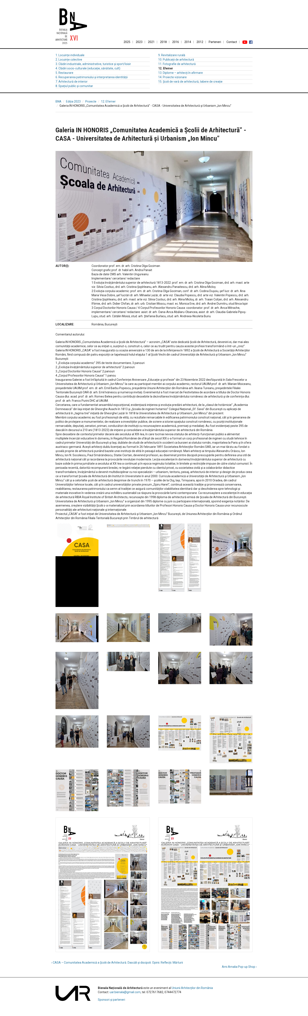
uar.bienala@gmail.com (125, 992)
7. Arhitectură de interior (72, 81)
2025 (127, 42)
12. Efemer (108, 101)
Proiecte (90, 101)
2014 (187, 42)
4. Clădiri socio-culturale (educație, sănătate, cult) (88, 68)
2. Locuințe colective (69, 59)
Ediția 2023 (73, 101)
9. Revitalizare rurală (171, 55)
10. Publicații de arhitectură (176, 59)
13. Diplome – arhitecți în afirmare (180, 72)
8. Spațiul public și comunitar (74, 86)
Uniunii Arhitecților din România (192, 988)
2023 (139, 42)
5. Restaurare (64, 72)
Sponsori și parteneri (111, 999)
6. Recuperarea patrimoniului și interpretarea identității (92, 77)
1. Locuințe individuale (70, 55)
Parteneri (215, 42)
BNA (58, 101)
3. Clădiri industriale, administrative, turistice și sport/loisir (93, 64)
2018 (163, 42)
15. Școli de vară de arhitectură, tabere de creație (190, 81)
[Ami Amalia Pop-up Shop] (246, 116)
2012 (200, 42)
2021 (151, 42)
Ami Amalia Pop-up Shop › (239, 966)
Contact (231, 42)
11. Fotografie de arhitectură (177, 64)
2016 (175, 42)
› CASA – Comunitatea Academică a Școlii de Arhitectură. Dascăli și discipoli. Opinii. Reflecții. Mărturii (117, 962)
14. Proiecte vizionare (172, 77)
